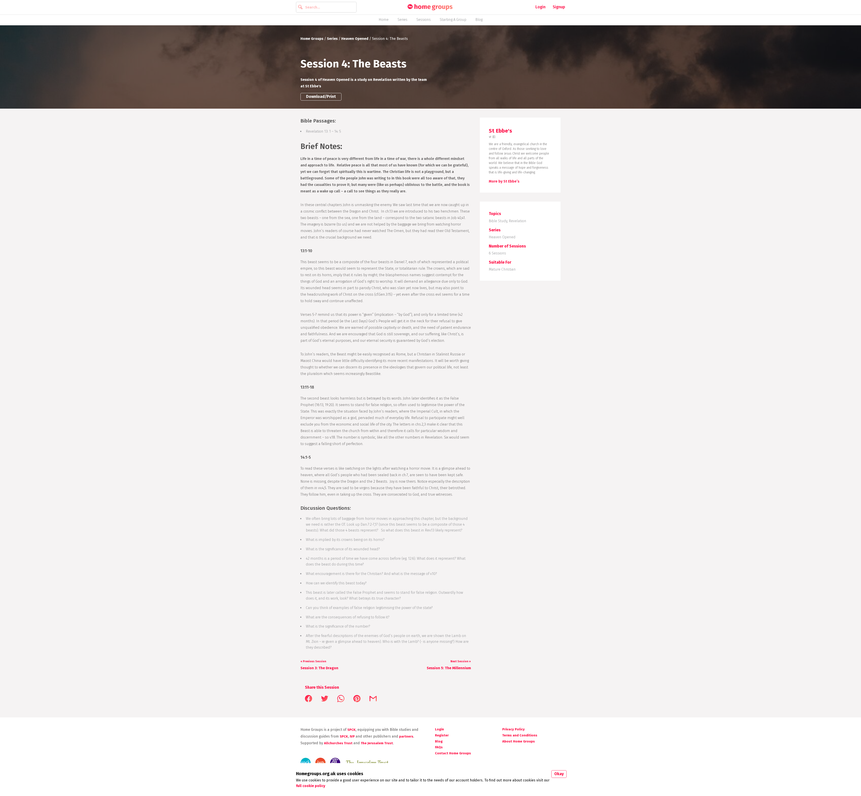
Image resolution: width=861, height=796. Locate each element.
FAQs (439, 747)
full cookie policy (310, 786)
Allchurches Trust (338, 743)
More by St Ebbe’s (504, 181)
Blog (479, 19)
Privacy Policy (513, 729)
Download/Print (321, 96)
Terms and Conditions (519, 735)
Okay (559, 773)
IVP (352, 736)
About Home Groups (518, 741)
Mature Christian (502, 269)
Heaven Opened (354, 39)
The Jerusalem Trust (377, 743)
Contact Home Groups (453, 753)
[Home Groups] (430, 7)
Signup (559, 6)
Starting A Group (453, 19)
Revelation (517, 221)
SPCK (351, 730)
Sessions (423, 19)
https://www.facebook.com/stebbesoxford (494, 137)
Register (442, 735)
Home (384, 19)
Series (402, 19)
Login (540, 6)
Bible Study (498, 221)
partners (406, 736)
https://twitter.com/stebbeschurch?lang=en (490, 137)
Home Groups (311, 39)
